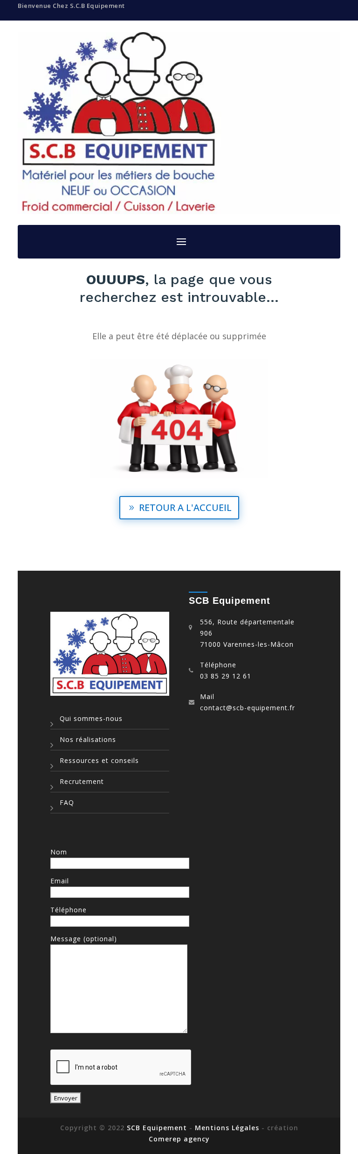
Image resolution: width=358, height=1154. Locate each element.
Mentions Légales (228, 1127)
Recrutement (82, 781)
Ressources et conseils (99, 760)
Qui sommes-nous (91, 718)
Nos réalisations (88, 739)
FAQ (67, 802)
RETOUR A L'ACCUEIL (185, 507)
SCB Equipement (157, 1127)
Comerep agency (179, 1138)
